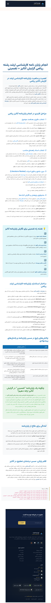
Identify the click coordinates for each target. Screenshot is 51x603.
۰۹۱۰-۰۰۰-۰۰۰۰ (36, 572)
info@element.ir (36, 575)
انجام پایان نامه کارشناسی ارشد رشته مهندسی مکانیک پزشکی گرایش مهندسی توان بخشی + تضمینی (25, 495)
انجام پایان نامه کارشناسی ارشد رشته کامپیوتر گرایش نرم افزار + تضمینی (31, 492)
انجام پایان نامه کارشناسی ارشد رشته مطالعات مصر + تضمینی (33, 498)
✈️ (38, 543)
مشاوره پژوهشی (39, 558)
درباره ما (22, 552)
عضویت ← (22, 523)
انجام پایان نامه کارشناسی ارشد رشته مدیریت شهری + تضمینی (33, 490)
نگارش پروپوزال (39, 550)
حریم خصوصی (40, 599)
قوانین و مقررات (33, 599)
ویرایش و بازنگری (39, 560)
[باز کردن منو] (8, 3)
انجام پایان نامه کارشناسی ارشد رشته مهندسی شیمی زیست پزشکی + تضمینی (30, 497)
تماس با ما (22, 560)
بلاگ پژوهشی (21, 554)
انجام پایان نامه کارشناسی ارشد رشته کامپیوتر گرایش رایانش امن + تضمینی (30, 494)
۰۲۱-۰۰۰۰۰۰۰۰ (36, 568)
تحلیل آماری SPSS (38, 556)
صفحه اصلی (21, 550)
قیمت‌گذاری (21, 558)
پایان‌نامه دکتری (39, 554)
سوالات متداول (21, 556)
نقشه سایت (28, 599)
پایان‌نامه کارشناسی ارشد (37, 552)
